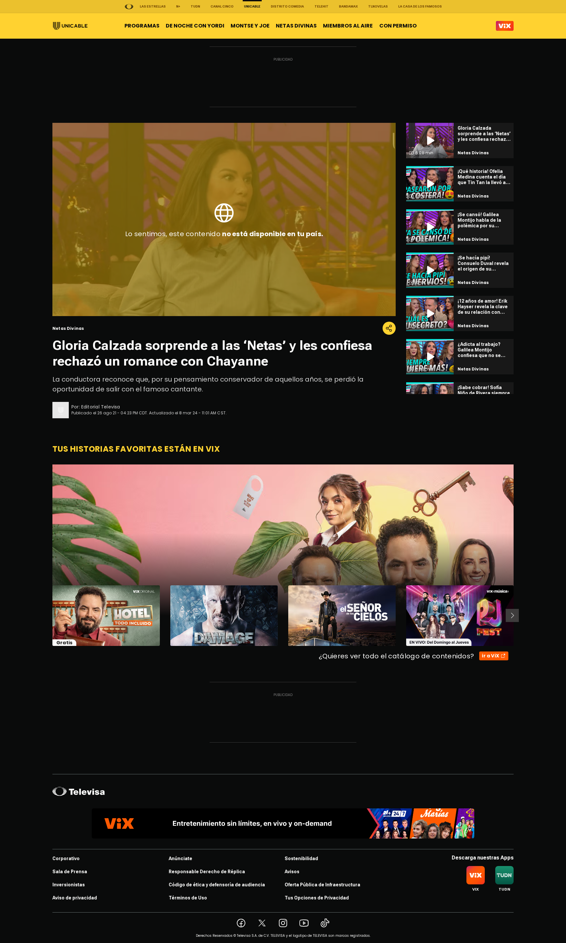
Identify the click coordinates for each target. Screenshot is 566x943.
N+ (178, 6)
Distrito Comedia (287, 6)
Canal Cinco (222, 6)
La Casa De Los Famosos (420, 6)
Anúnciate (180, 858)
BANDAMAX (348, 6)
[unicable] (70, 26)
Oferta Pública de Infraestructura (322, 884)
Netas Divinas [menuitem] (296, 25)
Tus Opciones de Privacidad (317, 897)
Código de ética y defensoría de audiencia (217, 884)
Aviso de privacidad (74, 897)
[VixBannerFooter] (283, 823)
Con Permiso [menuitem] (398, 25)
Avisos (292, 871)
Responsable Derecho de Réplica (207, 871)
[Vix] (505, 26)
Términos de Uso (188, 897)
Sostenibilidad (301, 858)
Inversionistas (68, 884)
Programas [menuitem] (142, 25)
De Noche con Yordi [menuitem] (195, 25)
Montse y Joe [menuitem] (250, 25)
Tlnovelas (378, 6)
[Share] (389, 328)
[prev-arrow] (48, 615)
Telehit (321, 6)
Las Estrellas (153, 6)
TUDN (195, 6)
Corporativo (66, 858)
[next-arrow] (512, 615)
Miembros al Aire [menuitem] (348, 25)
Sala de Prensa (69, 871)
